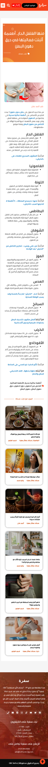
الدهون (31, 118)
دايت (25, 53)
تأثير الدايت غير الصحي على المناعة (22, 364)
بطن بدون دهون (17, 112)
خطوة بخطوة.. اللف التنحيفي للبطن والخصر (27, 372)
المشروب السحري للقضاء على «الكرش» (27, 157)
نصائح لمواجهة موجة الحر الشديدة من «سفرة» (25, 477)
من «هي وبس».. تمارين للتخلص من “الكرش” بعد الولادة (25, 247)
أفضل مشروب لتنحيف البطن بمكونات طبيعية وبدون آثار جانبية (27, 321)
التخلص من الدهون (33, 386)
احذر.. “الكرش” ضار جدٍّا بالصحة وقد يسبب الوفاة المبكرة (25, 295)
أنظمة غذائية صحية (17, 115)
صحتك (20, 53)
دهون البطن (25, 389)
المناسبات (36, 440)
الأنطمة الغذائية (17, 383)
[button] (8, 5)
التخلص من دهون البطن (33, 124)
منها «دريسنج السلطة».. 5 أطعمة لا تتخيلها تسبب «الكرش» (25, 202)
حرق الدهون (19, 386)
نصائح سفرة (23, 440)
